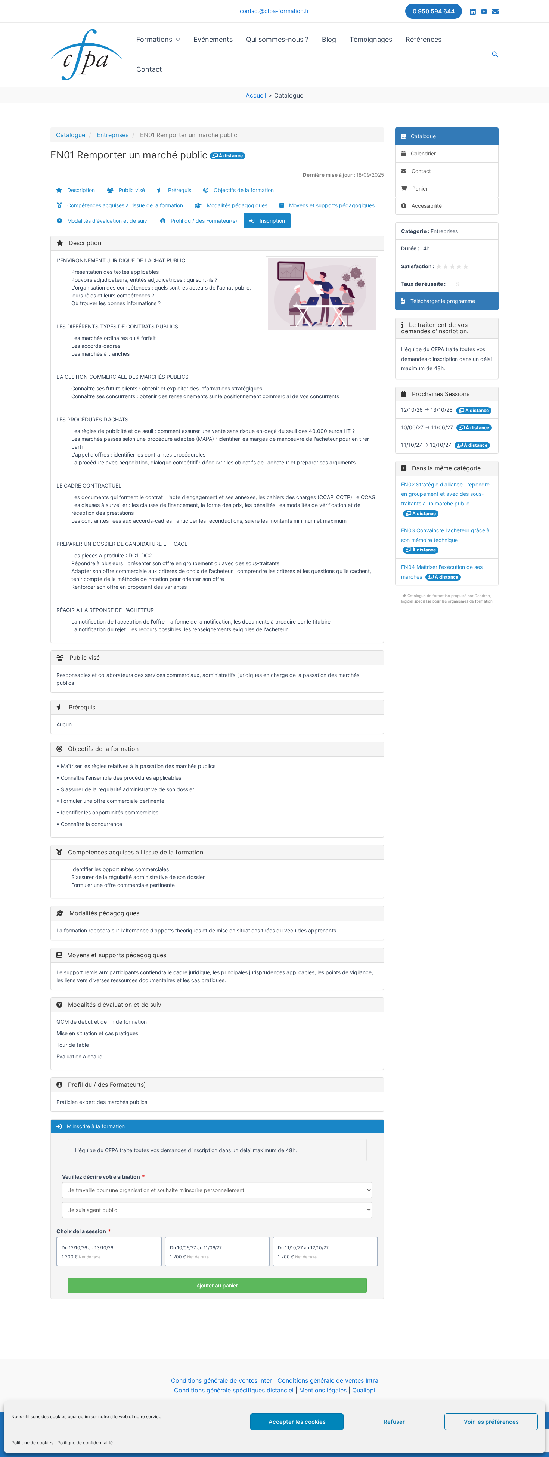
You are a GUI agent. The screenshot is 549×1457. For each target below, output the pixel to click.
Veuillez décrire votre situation (101, 1176)
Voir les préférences (491, 1421)
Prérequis (179, 190)
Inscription (271, 220)
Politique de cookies (32, 1442)
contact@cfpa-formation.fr (274, 11)
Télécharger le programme (442, 301)
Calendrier (422, 153)
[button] (433, 11)
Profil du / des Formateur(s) (203, 220)
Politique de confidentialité (85, 1442)
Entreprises (112, 135)
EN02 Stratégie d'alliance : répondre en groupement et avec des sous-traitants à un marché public (445, 494)
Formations (154, 39)
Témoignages (371, 39)
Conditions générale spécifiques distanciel (234, 1390)
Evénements (213, 39)
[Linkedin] (472, 11)
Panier (420, 188)
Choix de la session (81, 1231)
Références (423, 39)
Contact (149, 69)
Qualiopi (363, 1390)
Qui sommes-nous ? (277, 39)
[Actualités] (495, 11)
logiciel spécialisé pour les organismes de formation (447, 601)
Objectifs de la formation (243, 190)
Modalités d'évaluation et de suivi (107, 220)
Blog (329, 39)
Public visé (131, 190)
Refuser (394, 1421)
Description (80, 190)
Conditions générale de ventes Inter (221, 1380)
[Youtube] (484, 11)
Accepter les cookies (297, 1421)
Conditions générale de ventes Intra (327, 1380)
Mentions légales (323, 1390)
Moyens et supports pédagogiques (331, 205)
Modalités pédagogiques (236, 205)
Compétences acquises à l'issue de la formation (124, 205)
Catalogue (70, 135)
